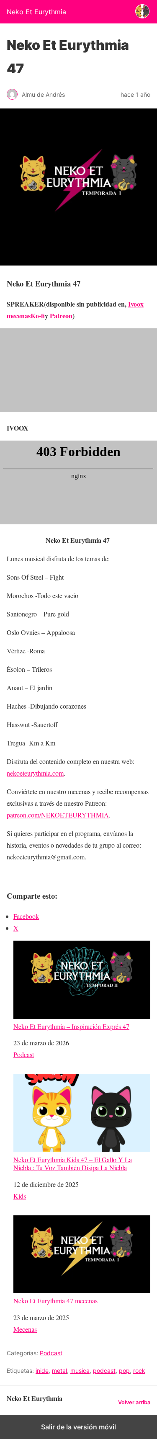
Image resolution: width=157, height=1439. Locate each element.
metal (59, 1370)
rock (139, 1370)
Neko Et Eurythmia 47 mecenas (55, 1300)
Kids (19, 1195)
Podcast (23, 1054)
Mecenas (25, 1329)
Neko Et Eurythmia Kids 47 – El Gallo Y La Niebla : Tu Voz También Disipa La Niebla (72, 1163)
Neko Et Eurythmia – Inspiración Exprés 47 (71, 1026)
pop (124, 1370)
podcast (104, 1370)
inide (42, 1370)
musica (80, 1370)
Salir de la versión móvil (78, 1427)
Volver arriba (134, 1402)
